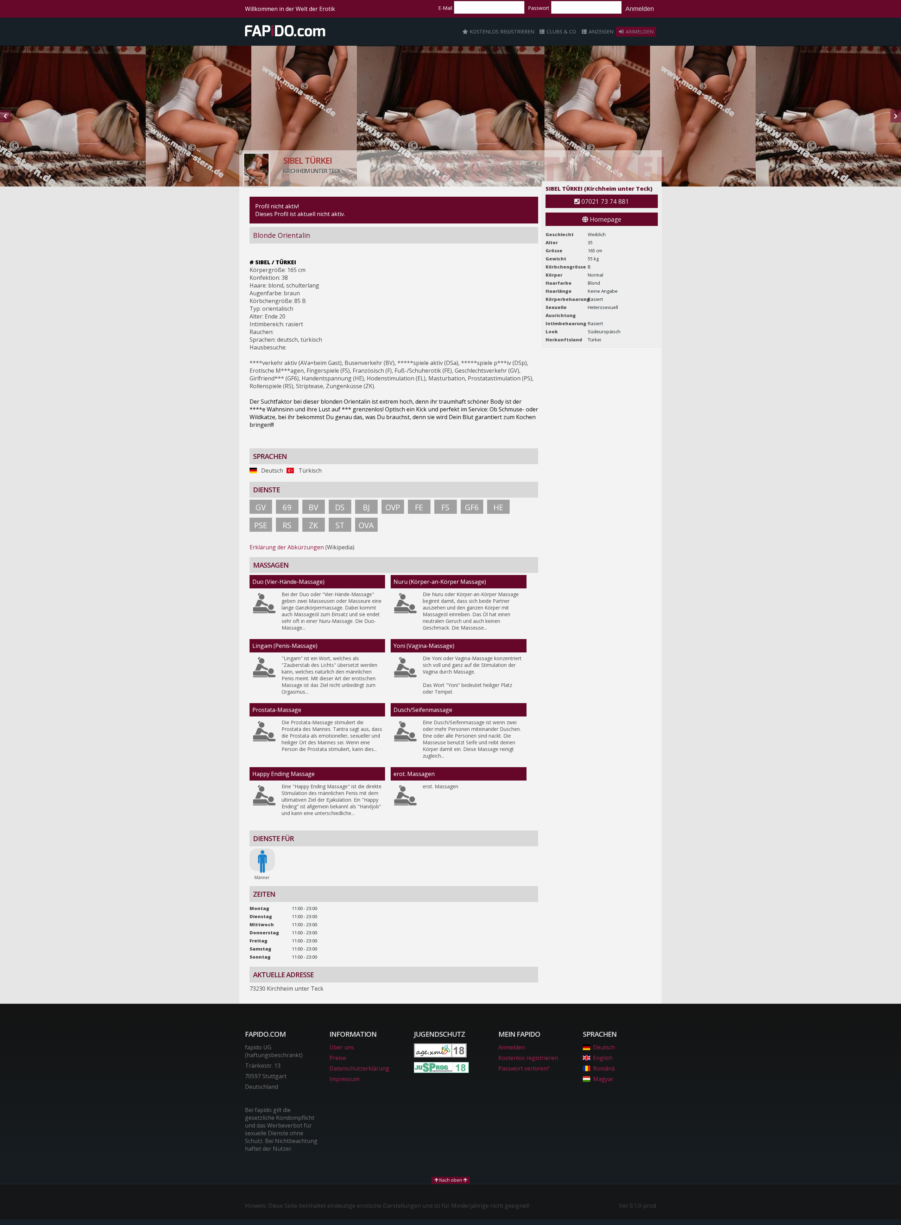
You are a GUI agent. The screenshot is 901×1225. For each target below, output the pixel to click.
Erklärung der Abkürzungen (287, 547)
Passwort (538, 8)
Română (604, 1068)
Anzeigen (600, 31)
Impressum (344, 1079)
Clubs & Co (560, 31)
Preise (337, 1058)
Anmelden (639, 8)
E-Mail (445, 8)
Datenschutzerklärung (359, 1068)
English (602, 1058)
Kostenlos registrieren (501, 31)
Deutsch (604, 1047)
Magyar (603, 1079)
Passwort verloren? (523, 1068)
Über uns (341, 1047)
